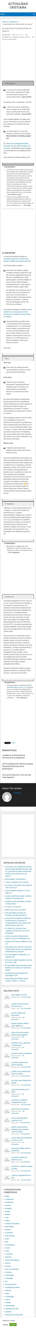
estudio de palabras (12, 1224)
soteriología (9, 1275)
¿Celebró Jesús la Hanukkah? (21, 1053)
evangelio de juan (17, 37)
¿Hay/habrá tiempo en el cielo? (20, 1091)
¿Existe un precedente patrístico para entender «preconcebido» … (20, 1129)
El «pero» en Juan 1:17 (13, 907)
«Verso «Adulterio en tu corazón (16, 882)
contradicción (10, 1245)
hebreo (7, 1214)
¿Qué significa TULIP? (19, 995)
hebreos (8, 1290)
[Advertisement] (18, 61)
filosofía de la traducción (14, 1315)
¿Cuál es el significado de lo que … (21, 1176)
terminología (9, 1306)
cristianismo (6, 37)
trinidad (8, 1303)
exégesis (8, 1208)
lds (6, 1281)
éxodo (7, 1248)
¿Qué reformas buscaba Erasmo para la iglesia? (20, 1033)
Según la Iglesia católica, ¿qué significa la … (20, 1024)
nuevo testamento (12, 1269)
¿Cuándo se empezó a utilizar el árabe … (21, 1167)
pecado (8, 1266)
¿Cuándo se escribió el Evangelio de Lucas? (19, 1101)
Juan (7, 1217)
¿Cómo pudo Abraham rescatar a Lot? (19, 1119)
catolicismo (9, 1202)
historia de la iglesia (12, 1260)
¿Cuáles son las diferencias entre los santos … (21, 1073)
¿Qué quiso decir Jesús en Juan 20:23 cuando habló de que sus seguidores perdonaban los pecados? (18, 949)
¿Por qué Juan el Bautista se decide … (21, 1082)
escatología (9, 1296)
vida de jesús (10, 1236)
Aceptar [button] (13, 1324)
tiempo (27, 37)
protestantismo (10, 1284)
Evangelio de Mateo (12, 1287)
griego (7, 1211)
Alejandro (7, 35)
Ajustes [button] (5, 1324)
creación (8, 1312)
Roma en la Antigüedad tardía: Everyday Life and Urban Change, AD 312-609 (17, 146)
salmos (7, 1263)
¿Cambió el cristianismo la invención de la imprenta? (13, 756)
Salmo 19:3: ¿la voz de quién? (15, 910)
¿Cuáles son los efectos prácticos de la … (20, 1005)
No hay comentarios (9, 39)
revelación (9, 1233)
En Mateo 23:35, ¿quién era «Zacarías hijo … (20, 1044)
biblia (7, 1196)
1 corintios (8, 1254)
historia (7, 1230)
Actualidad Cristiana (18, 5)
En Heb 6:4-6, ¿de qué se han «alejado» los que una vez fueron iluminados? (17, 930)
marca (7, 1299)
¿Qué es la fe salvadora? (20, 1109)
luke (6, 1242)
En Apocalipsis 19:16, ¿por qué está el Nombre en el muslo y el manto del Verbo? (18, 967)
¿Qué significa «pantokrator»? (15, 879)
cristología (9, 1278)
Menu (3, 14)
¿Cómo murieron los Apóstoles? (18, 1014)
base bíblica (9, 1227)
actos (7, 1251)
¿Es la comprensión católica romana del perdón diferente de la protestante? (17, 766)
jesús (7, 1239)
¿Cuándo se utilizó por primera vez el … (19, 1158)
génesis (8, 1205)
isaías (7, 1293)
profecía (8, 1257)
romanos (8, 1272)
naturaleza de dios (12, 1309)
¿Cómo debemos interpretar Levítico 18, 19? (21, 1139)
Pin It (13, 743)
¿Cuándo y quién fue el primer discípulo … (19, 1063)
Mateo (7, 1220)
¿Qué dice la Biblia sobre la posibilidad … (20, 1149)
